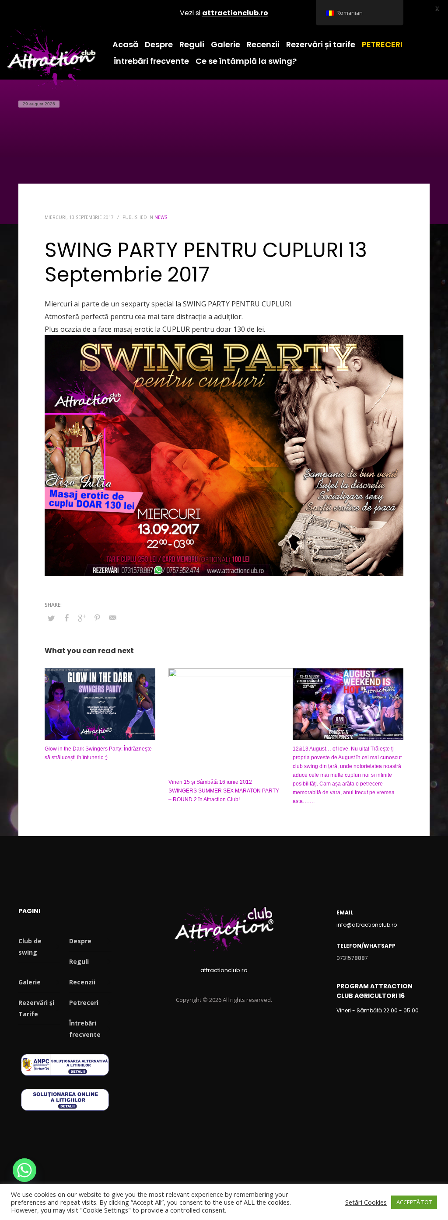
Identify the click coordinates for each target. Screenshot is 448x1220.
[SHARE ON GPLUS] (81, 617)
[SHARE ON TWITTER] (51, 618)
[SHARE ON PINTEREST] (97, 617)
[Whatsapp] (24, 1170)
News (160, 217)
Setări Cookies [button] (366, 1202)
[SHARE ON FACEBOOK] (66, 617)
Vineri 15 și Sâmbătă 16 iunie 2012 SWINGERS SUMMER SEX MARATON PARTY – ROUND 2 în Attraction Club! (223, 791)
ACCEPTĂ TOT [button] (414, 1202)
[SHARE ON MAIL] (112, 617)
